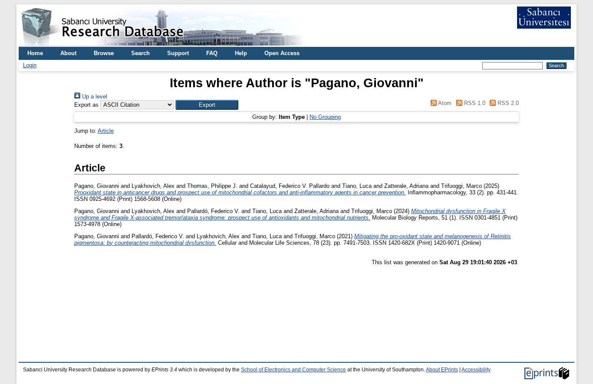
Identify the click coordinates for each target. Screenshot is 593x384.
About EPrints (442, 369)
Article (106, 131)
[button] (206, 105)
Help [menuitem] (241, 53)
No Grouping (325, 117)
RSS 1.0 (473, 103)
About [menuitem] (68, 53)
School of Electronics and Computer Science (293, 369)
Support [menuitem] (178, 53)
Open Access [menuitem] (282, 53)
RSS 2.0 (507, 103)
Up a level (93, 96)
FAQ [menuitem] (211, 53)
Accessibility (476, 369)
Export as (86, 105)
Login (29, 65)
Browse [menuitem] (104, 53)
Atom (444, 103)
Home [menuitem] (35, 53)
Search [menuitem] (140, 53)
